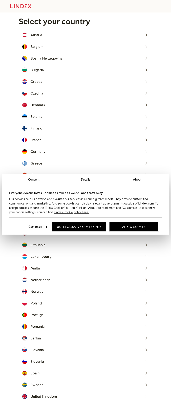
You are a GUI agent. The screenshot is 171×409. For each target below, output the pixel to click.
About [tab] (137, 179)
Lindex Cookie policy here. (71, 212)
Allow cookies (134, 227)
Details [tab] (85, 179)
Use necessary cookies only (79, 227)
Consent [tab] (33, 179)
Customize (36, 227)
